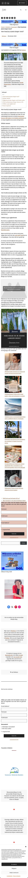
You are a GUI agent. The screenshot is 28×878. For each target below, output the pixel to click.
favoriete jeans (5, 230)
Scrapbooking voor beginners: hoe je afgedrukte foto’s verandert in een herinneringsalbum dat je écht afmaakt (15, 465)
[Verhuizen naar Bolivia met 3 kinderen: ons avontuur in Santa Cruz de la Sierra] (13, 430)
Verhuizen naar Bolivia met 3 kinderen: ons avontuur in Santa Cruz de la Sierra (15, 441)
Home (2, 27)
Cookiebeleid (9, 876)
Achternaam (4, 516)
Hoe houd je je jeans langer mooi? (11, 96)
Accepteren (14, 864)
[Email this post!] (15, 18)
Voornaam (4, 509)
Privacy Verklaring (16, 876)
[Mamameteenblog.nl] (4, 10)
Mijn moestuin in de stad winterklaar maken (14, 500)
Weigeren (14, 868)
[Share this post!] (2, 18)
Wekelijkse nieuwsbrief (8, 726)
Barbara (4, 36)
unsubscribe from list (14, 537)
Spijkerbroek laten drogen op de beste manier (14, 100)
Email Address (5, 522)
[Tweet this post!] (4, 18)
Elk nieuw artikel (6, 728)
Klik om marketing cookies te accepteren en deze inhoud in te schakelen (14, 288)
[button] (26, 846)
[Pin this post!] (10, 18)
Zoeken (23, 543)
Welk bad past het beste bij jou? (11, 498)
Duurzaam (14, 27)
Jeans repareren (7, 105)
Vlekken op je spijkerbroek (9, 103)
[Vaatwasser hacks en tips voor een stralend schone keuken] (13, 478)
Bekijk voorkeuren (14, 872)
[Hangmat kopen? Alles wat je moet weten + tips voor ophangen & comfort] (13, 384)
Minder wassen (6, 98)
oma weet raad (19, 235)
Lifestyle (8, 27)
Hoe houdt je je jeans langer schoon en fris (13, 102)
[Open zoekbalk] (20, 10)
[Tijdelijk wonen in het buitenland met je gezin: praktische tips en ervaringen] (13, 407)
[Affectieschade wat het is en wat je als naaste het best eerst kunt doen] (13, 362)
